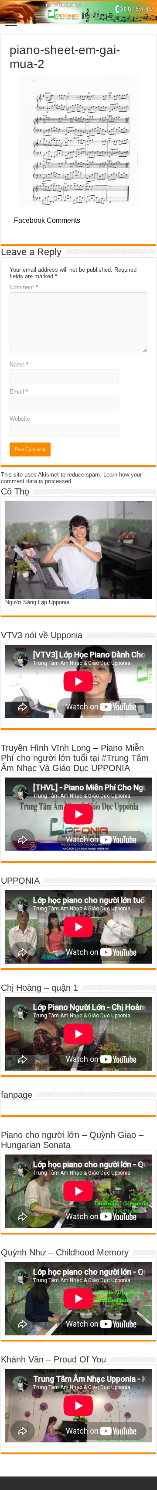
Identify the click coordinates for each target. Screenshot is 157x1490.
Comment (24, 287)
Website (20, 418)
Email (19, 391)
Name (19, 364)
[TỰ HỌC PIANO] (78, 12)
